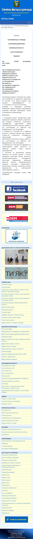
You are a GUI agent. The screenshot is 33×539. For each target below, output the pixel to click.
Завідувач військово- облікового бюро (13, 315)
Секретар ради (6, 287)
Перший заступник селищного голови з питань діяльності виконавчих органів (15, 290)
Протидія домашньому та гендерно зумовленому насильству (16, 504)
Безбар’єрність (6, 485)
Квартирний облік (7, 508)
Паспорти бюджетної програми (11, 401)
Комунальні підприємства (9, 488)
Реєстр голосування (7, 373)
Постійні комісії (6, 312)
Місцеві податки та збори (9, 423)
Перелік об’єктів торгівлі (9, 501)
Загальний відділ (6, 351)
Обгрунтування (6, 480)
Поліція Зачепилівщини (8, 472)
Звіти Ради (5, 384)
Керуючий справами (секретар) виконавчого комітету (15, 303)
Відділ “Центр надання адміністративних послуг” (16, 334)
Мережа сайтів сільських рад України (16, 537)
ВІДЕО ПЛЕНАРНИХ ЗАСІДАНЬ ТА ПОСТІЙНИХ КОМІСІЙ (15, 391)
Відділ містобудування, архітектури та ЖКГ (14, 354)
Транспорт (5, 490)
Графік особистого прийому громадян (12, 322)
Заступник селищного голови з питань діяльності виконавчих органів (16, 295)
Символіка (5, 443)
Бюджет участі (6, 477)
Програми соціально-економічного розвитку (14, 432)
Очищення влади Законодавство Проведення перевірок (11, 466)
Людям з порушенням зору (16, 182)
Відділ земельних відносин (9, 359)
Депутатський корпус (8, 307)
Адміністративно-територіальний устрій (13, 441)
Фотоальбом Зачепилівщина (10, 448)
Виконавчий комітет (7, 309)
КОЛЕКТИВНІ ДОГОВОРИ (9, 498)
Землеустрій (5, 434)
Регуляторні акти (7, 415)
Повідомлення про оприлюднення (11, 418)
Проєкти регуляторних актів (10, 413)
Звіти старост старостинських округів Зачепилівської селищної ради (13, 387)
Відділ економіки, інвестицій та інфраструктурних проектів (16, 340)
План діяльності (6, 410)
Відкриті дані (5, 482)
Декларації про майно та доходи (11, 463)
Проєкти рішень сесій (8, 368)
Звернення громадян (8, 510)
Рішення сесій (11, 25)
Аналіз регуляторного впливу (10, 420)
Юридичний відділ (7, 336)
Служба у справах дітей (8, 356)
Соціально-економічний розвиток (11, 429)
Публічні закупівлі (7, 469)
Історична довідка (7, 446)
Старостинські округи (8, 320)
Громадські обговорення (9, 495)
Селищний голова (7, 284)
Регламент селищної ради (9, 460)
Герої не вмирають (7, 493)
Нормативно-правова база (9, 455)
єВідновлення (5, 513)
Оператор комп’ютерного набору (11, 317)
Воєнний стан (5, 475)
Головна (3, 25)
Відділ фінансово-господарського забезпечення (15, 331)
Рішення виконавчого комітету (11, 381)
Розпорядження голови (8, 365)
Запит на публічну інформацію (10, 457)
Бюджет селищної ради (9, 398)
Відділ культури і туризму (9, 346)
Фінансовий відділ (7, 329)
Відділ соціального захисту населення (12, 349)
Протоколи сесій (6, 370)
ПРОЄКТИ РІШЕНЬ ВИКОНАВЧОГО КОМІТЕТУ (15, 378)
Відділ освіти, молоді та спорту (10, 343)
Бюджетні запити (7, 404)
